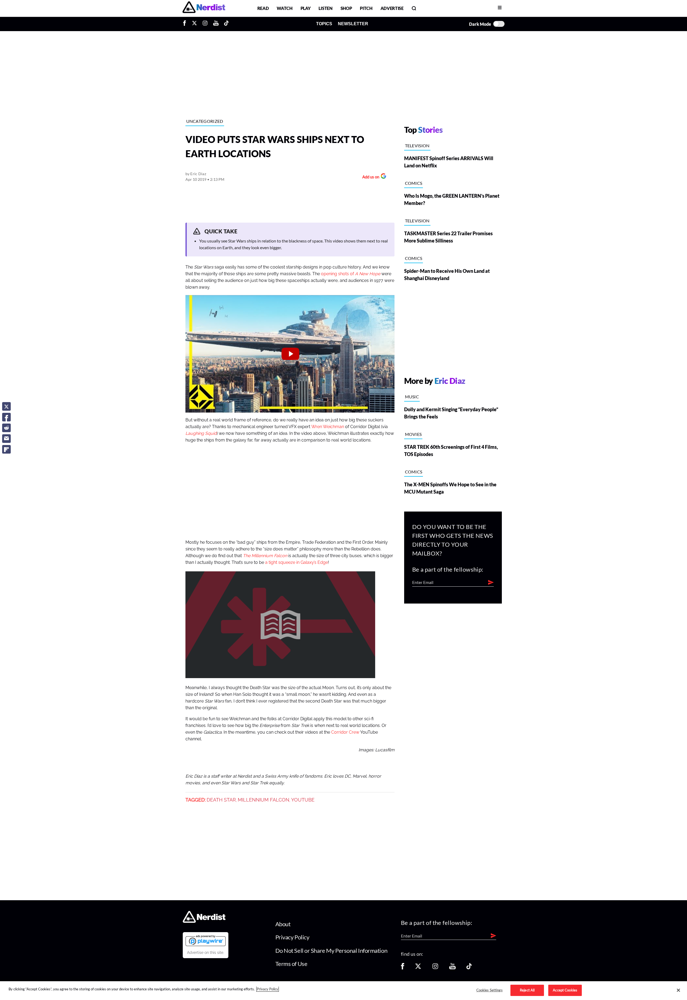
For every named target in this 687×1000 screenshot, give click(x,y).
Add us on (369, 177)
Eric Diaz (198, 173)
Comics (413, 183)
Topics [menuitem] (324, 23)
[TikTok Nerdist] (226, 24)
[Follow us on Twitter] (418, 968)
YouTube (303, 800)
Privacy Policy (292, 937)
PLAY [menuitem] (306, 8)
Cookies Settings (489, 990)
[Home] (204, 921)
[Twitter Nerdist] (194, 24)
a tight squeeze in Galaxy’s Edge (296, 562)
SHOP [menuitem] (346, 8)
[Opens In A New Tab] (205, 940)
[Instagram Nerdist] (205, 24)
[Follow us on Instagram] (435, 968)
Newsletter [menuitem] (353, 23)
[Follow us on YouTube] (452, 968)
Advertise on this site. (205, 952)
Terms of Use (291, 963)
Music (412, 396)
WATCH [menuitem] (284, 8)
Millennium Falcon (263, 800)
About (283, 924)
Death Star (221, 800)
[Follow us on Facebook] (402, 968)
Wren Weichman (327, 426)
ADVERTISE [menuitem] (392, 8)
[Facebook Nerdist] (185, 24)
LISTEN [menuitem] (325, 8)
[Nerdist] (203, 8)
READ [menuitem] (263, 8)
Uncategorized (204, 121)
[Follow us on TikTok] (469, 968)
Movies (413, 434)
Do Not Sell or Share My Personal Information (331, 950)
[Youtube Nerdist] (215, 24)
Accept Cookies (565, 990)
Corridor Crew (345, 732)
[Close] (678, 990)
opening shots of (350, 273)
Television (417, 145)
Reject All (527, 990)
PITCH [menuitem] (366, 8)
